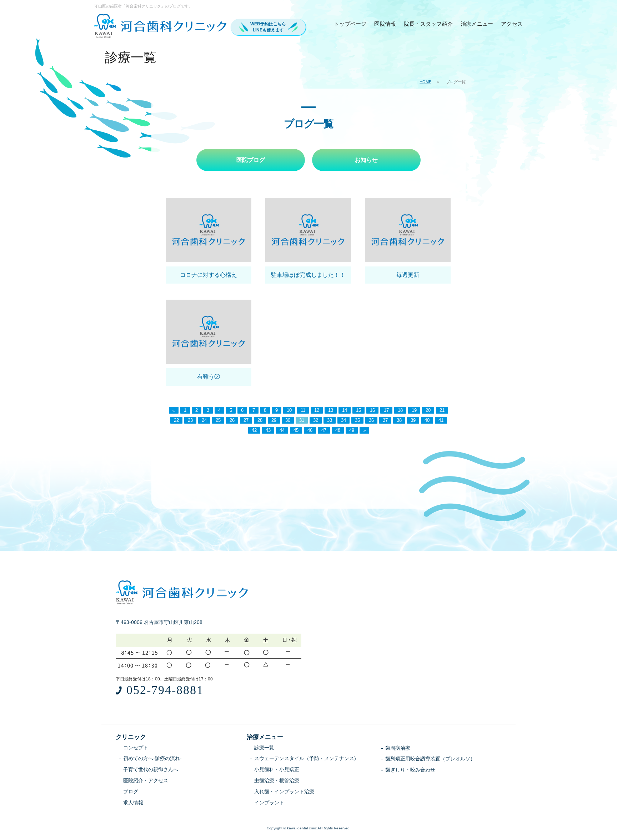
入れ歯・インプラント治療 (284, 791)
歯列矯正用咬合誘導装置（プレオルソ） (430, 758)
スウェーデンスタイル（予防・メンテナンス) (305, 758)
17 (386, 410)
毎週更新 (407, 275)
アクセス (512, 24)
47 (323, 430)
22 (176, 420)
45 (296, 430)
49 (351, 430)
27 (246, 420)
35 (357, 420)
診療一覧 (264, 747)
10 (289, 410)
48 (337, 430)
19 (414, 410)
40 (427, 420)
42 (254, 430)
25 (218, 420)
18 (400, 410)
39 (413, 420)
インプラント (269, 802)
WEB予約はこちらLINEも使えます (268, 27)
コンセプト (135, 747)
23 (190, 420)
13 (330, 410)
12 (316, 410)
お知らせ (366, 160)
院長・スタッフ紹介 (428, 24)
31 (301, 420)
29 (273, 420)
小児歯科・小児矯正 (276, 769)
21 (442, 410)
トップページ (350, 24)
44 (282, 430)
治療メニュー (477, 24)
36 (371, 420)
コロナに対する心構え (208, 275)
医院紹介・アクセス (145, 780)
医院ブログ (250, 160)
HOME (425, 82)
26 (232, 420)
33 (329, 420)
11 (303, 410)
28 (259, 420)
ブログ (130, 791)
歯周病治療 (397, 748)
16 (372, 410)
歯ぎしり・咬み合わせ (410, 770)
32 (315, 420)
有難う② (208, 377)
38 (399, 420)
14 (344, 410)
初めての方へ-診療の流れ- (152, 758)
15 (358, 410)
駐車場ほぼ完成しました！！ (308, 275)
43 (268, 430)
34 (343, 420)
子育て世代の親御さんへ (150, 769)
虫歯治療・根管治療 (276, 780)
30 (287, 420)
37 (385, 420)
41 (440, 420)
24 (204, 420)
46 (309, 430)
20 (428, 410)
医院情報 (385, 24)
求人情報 (133, 802)
